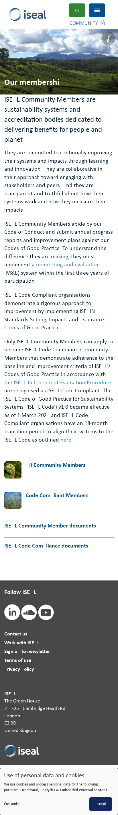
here (65, 440)
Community (84, 23)
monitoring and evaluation (68, 265)
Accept (100, 804)
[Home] (38, 14)
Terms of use (17, 660)
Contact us (15, 634)
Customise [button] (12, 804)
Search (77, 10)
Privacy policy (19, 669)
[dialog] (59, 791)
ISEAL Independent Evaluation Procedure (62, 383)
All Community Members (55, 465)
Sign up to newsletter (27, 651)
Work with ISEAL (22, 643)
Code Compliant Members (57, 496)
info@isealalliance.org (27, 767)
